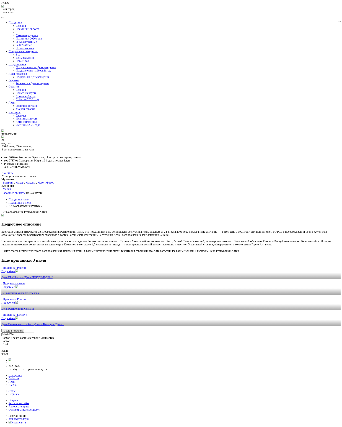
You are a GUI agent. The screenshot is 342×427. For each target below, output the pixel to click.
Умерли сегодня (25, 108)
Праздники (15, 375)
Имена (13, 384)
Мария (7, 188)
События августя (26, 92)
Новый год (22, 60)
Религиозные (24, 44)
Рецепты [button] (14, 80)
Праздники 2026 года (29, 38)
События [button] (14, 86)
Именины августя (26, 118)
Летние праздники (27, 35)
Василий (8, 182)
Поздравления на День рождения (36, 67)
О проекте (15, 400)
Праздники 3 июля (20, 202)
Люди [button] (12, 102)
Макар (20, 182)
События (14, 378)
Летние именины (26, 121)
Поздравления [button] (17, 64)
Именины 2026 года (28, 124)
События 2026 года (27, 99)
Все (18, 54)
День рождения (25, 57)
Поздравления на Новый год (33, 70)
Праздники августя (27, 28)
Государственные (26, 41)
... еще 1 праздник (13, 330)
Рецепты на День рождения (32, 83)
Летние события (25, 96)
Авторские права (19, 406)
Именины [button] (14, 112)
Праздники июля (19, 199)
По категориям (25, 48)
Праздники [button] (15, 22)
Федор (50, 182)
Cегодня (21, 25)
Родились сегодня (26, 105)
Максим (30, 182)
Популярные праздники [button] (23, 51)
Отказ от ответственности (24, 409)
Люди (12, 381)
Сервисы (14, 394)
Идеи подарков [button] (18, 73)
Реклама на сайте (19, 403)
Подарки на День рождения (32, 76)
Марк (41, 182)
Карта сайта (18, 422)
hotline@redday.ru (19, 418)
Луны (12, 390)
